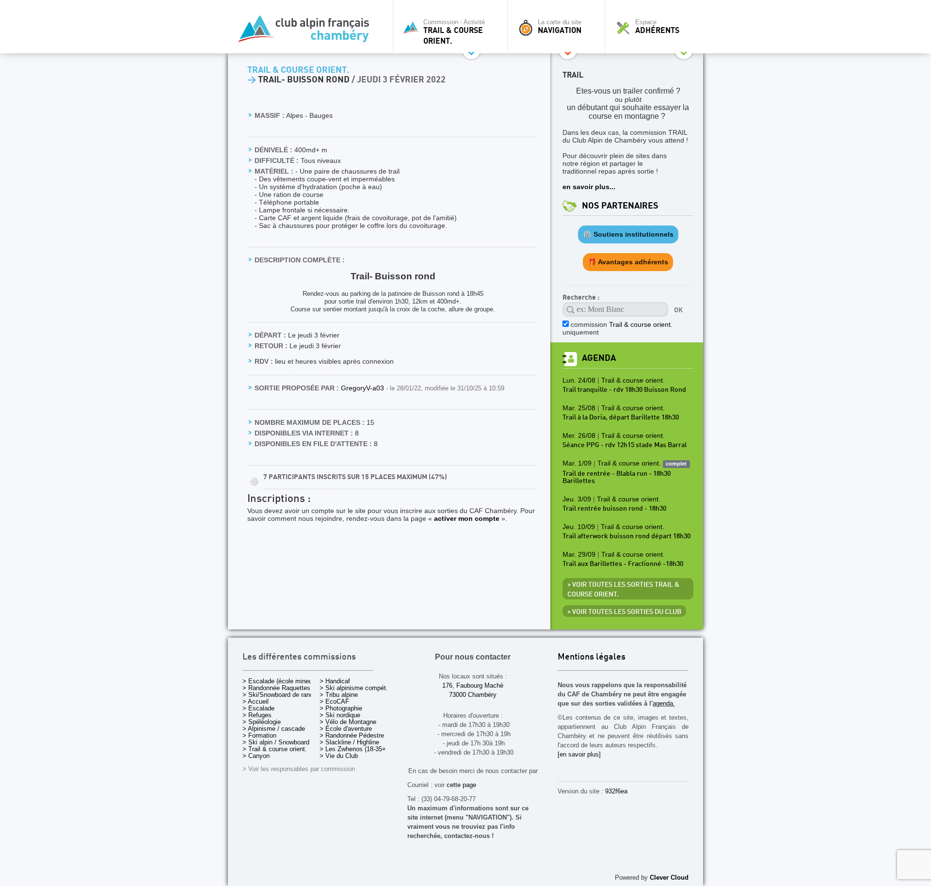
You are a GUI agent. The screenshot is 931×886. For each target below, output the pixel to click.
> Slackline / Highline (349, 742)
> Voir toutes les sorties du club (624, 612)
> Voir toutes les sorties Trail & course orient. (623, 589)
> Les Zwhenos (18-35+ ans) (360, 749)
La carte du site (559, 26)
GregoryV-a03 (363, 388)
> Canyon (256, 755)
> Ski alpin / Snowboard (275, 742)
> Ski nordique (340, 715)
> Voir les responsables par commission (298, 769)
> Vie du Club (339, 755)
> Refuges (257, 715)
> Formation (259, 735)
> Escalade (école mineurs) (281, 681)
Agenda (599, 358)
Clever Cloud (669, 877)
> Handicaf (335, 681)
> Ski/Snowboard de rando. (280, 694)
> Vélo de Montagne (348, 721)
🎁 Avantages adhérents (628, 262)
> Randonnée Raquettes (276, 688)
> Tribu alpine (339, 694)
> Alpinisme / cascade (273, 728)
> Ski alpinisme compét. (354, 688)
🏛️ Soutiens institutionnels (628, 234)
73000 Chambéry (473, 694)
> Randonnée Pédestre (352, 735)
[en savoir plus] (579, 754)
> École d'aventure (346, 728)
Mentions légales (592, 657)
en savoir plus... (588, 187)
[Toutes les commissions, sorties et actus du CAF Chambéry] (308, 32)
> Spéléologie (261, 721)
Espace (657, 26)
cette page (461, 785)
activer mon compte (466, 518)
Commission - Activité (454, 32)
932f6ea (616, 791)
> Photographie (341, 708)
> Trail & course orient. (274, 749)
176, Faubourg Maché (472, 685)
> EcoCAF (334, 701)
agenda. (664, 703)
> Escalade (258, 708)
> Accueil (255, 701)
